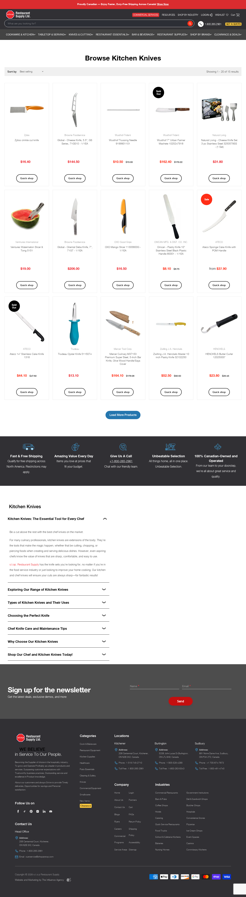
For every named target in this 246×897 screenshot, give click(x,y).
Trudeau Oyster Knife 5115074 (75, 353)
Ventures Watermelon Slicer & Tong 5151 (27, 248)
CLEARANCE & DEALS (227, 34)
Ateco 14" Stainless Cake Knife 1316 (27, 355)
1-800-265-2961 (35, 851)
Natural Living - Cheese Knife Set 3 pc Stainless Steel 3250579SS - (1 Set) (219, 143)
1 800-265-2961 (136, 768)
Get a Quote (233, 24)
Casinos (190, 843)
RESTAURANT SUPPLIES (171, 34)
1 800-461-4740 (216, 768)
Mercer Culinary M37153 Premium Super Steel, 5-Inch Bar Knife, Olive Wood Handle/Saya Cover (123, 358)
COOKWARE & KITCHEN (20, 34)
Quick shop (26, 178)
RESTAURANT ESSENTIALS (112, 34)
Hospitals (190, 811)
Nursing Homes (162, 849)
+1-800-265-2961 (121, 461)
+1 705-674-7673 (215, 762)
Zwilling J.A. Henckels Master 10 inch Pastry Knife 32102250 (171, 355)
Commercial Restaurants (166, 792)
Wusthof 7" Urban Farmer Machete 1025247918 (171, 142)
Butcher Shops (193, 805)
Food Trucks (161, 830)
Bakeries (159, 843)
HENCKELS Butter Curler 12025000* (219, 355)
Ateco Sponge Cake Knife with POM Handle (219, 248)
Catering (159, 818)
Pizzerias (190, 824)
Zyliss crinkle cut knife (27, 140)
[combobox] (99, 23)
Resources (168, 14)
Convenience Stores (195, 818)
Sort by (12, 71)
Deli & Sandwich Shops (197, 799)
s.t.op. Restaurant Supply (24, 564)
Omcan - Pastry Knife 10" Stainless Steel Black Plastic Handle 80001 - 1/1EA (171, 250)
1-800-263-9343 (176, 768)
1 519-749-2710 (134, 762)
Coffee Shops (161, 805)
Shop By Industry (188, 14)
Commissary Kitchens (196, 849)
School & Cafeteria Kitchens (168, 837)
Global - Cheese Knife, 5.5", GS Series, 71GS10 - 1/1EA (74, 142)
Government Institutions (197, 792)
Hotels (158, 811)
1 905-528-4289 (174, 762)
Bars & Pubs (161, 799)
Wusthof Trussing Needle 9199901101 (123, 142)
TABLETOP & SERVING (51, 34)
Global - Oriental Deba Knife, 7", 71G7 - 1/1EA (74, 248)
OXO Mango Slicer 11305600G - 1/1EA (123, 248)
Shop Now (163, 4)
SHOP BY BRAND (200, 34)
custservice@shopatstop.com (39, 856)
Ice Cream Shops (194, 830)
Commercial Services (145, 14)
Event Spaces (192, 837)
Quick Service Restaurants (167, 824)
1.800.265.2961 (213, 24)
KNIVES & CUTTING (80, 34)
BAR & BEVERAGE (142, 34)
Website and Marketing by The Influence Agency (40, 879)
